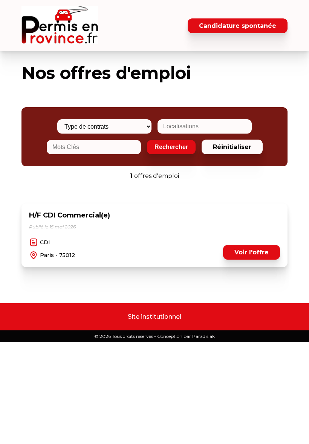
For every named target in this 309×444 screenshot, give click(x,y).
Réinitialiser (232, 147)
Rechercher (171, 147)
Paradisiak (203, 336)
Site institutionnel (154, 316)
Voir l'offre (251, 252)
